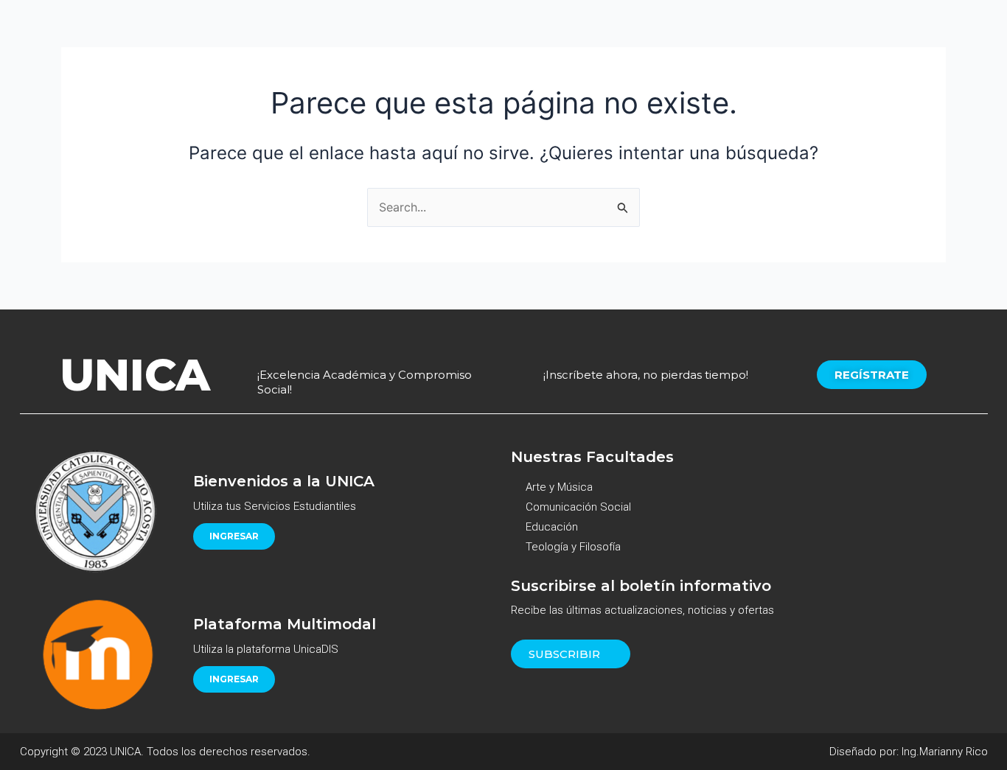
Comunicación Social (578, 507)
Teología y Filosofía (573, 546)
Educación (552, 526)
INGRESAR (234, 536)
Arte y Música (559, 487)
